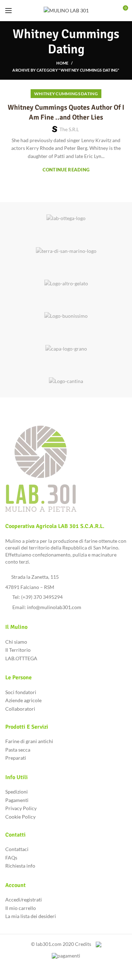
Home (62, 63)
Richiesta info (20, 866)
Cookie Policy (20, 817)
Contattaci (17, 849)
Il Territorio (18, 650)
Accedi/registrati (23, 900)
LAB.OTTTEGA (21, 658)
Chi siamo (16, 642)
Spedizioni (16, 792)
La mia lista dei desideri (30, 916)
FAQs (11, 858)
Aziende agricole (23, 700)
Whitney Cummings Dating (66, 93)
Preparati (15, 758)
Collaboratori (20, 709)
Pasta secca (17, 750)
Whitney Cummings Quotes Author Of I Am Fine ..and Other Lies (66, 112)
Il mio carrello (20, 908)
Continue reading (66, 170)
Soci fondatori (20, 692)
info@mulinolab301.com (54, 607)
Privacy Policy (21, 808)
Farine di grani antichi (29, 741)
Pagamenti (17, 800)
